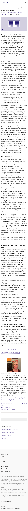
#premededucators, (6, 404)
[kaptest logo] (4, 2)
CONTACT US (4, 454)
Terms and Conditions (6, 501)
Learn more (14, 490)
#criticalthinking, (5, 407)
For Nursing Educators (8, 432)
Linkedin (4, 438)
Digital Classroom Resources (10, 429)
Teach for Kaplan (5, 471)
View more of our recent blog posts (10, 352)
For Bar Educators (7, 435)
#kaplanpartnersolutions (8, 409)
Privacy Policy (4, 503)
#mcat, (3, 405)
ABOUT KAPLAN (5, 459)
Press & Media (5, 469)
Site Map (3, 506)
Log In (2, 456)
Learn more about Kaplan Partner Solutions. (13, 350)
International (4, 464)
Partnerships (4, 466)
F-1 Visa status (11, 496)
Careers (3, 461)
